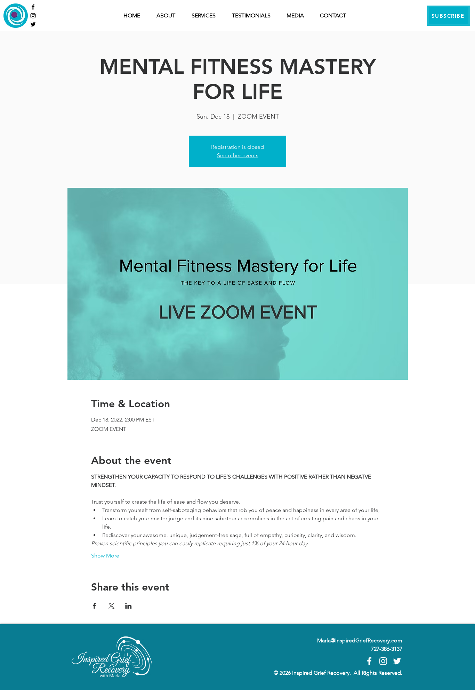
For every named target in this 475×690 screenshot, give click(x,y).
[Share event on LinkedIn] (128, 606)
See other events (237, 155)
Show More (105, 555)
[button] (206, 15)
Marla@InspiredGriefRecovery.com (359, 640)
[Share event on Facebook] (94, 606)
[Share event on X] (111, 606)
